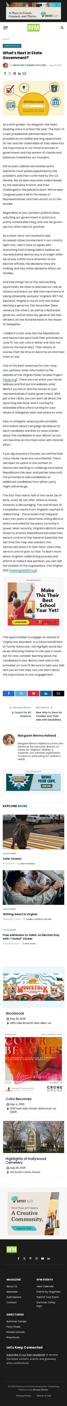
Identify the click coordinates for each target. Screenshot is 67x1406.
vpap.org (10, 380)
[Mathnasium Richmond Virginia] (33, 625)
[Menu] (5, 28)
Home (6, 39)
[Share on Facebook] (5, 73)
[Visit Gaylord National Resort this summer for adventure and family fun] (33, 782)
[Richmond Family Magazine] (33, 27)
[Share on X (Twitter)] (10, 73)
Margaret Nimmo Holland (29, 65)
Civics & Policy (12, 45)
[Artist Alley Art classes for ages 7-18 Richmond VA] (33, 11)
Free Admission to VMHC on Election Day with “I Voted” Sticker (31, 937)
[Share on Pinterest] (14, 73)
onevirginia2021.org (23, 570)
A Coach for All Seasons (21, 714)
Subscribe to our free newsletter (26, 1355)
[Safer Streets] (33, 832)
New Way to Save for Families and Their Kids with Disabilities (49, 716)
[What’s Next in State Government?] (33, 115)
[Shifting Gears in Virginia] (33, 887)
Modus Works (40, 1389)
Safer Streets (12, 859)
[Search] (62, 28)
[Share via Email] (24, 73)
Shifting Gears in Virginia (20, 914)
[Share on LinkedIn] (19, 73)
